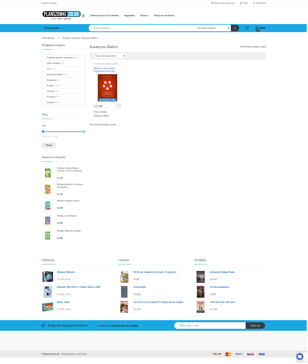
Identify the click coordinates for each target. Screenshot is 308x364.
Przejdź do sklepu (49, 3)
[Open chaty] (299, 356)
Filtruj (49, 145)
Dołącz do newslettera (164, 15)
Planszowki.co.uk (51, 354)
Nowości (51, 91)
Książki (50, 85)
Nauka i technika (112, 64)
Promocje (51, 97)
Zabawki (51, 102)
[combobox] (142, 28)
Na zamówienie (99, 64)
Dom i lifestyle (53, 63)
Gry (48, 69)
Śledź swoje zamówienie (224, 3)
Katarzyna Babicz (101, 116)
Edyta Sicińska (100, 112)
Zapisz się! (255, 325)
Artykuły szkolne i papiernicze (60, 57)
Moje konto (261, 3)
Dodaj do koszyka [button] (117, 106)
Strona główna (48, 38)
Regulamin (129, 15)
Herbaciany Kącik (55, 74)
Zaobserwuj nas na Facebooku (104, 15)
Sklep (245, 3)
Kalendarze (52, 80)
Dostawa (144, 15)
